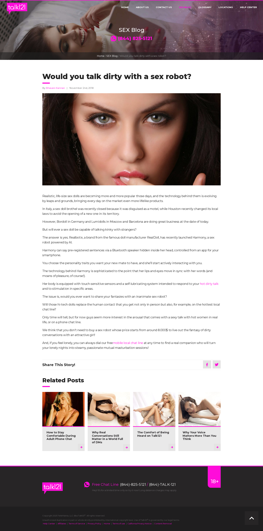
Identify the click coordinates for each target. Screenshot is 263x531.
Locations (226, 7)
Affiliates (62, 523)
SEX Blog (185, 7)
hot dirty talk (209, 284)
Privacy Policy (94, 523)
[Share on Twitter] (217, 364)
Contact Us (164, 7)
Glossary (204, 7)
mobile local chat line (128, 343)
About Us (142, 7)
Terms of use (119, 523)
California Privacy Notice (140, 523)
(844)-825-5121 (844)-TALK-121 (148, 484)
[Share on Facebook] (207, 364)
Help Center (248, 7)
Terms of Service (77, 523)
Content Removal (163, 523)
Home (125, 7)
